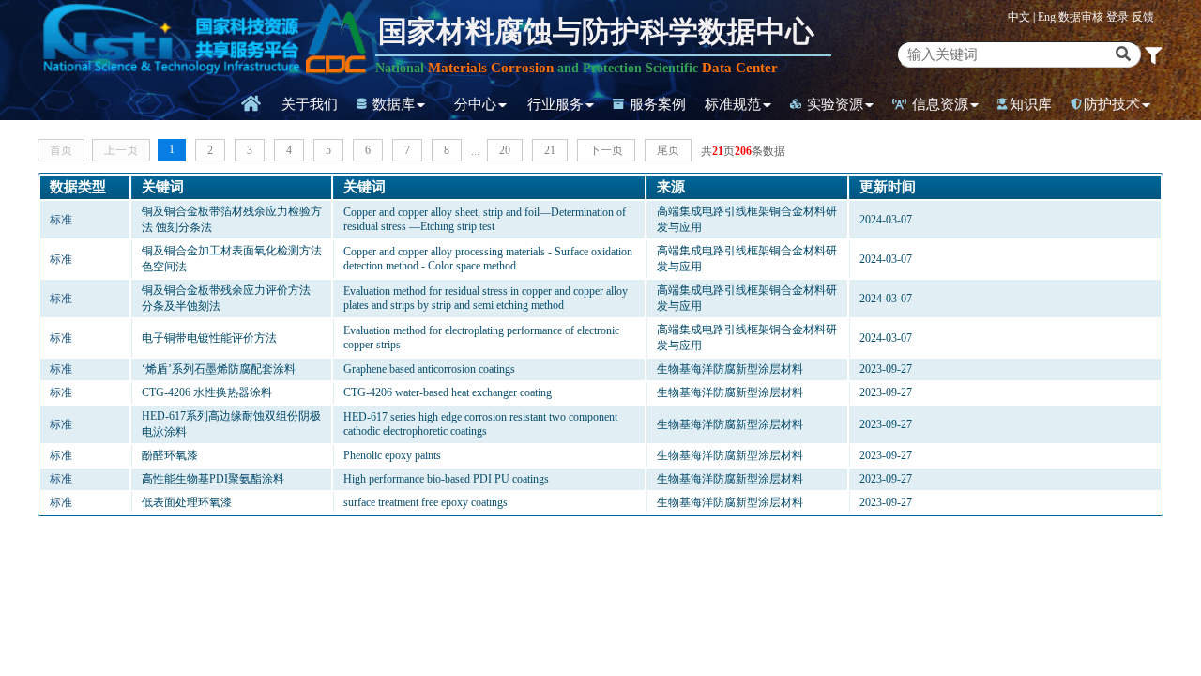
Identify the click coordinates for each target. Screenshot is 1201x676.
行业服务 (555, 104)
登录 (1119, 16)
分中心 (475, 104)
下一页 (606, 150)
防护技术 (1112, 104)
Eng (1047, 16)
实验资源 (833, 104)
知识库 (1031, 104)
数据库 (392, 104)
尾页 (668, 150)
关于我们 (309, 104)
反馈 (1143, 16)
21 (549, 150)
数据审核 (1082, 16)
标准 (61, 219)
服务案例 (656, 104)
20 (504, 150)
